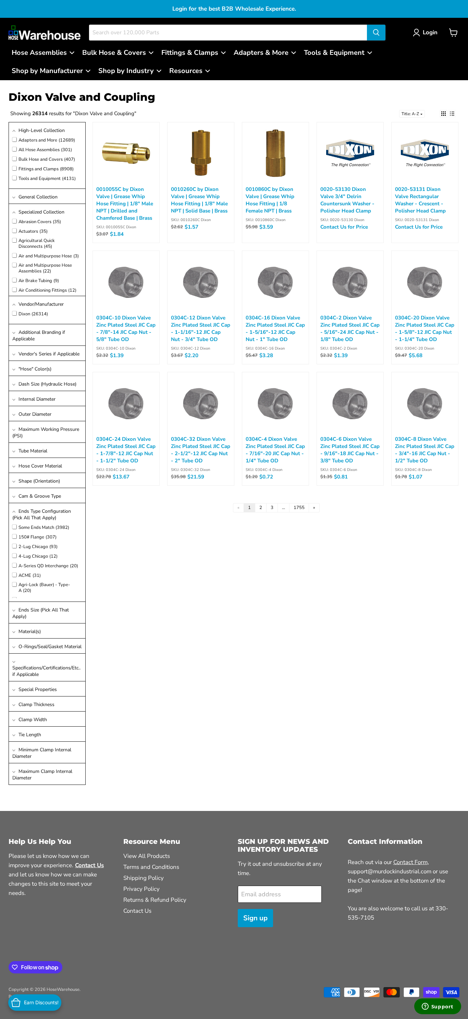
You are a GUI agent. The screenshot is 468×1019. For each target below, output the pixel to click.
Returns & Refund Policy (154, 900)
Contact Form (410, 862)
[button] (427, 32)
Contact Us (137, 911)
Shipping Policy (143, 878)
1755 (299, 508)
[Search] (376, 32)
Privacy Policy (141, 889)
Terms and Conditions (151, 867)
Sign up (255, 918)
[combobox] (228, 32)
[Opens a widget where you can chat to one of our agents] (437, 1007)
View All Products (146, 856)
